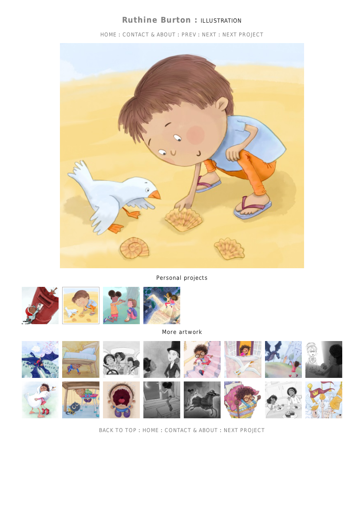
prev (189, 35)
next (209, 35)
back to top (118, 430)
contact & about (149, 35)
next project (243, 35)
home (108, 35)
